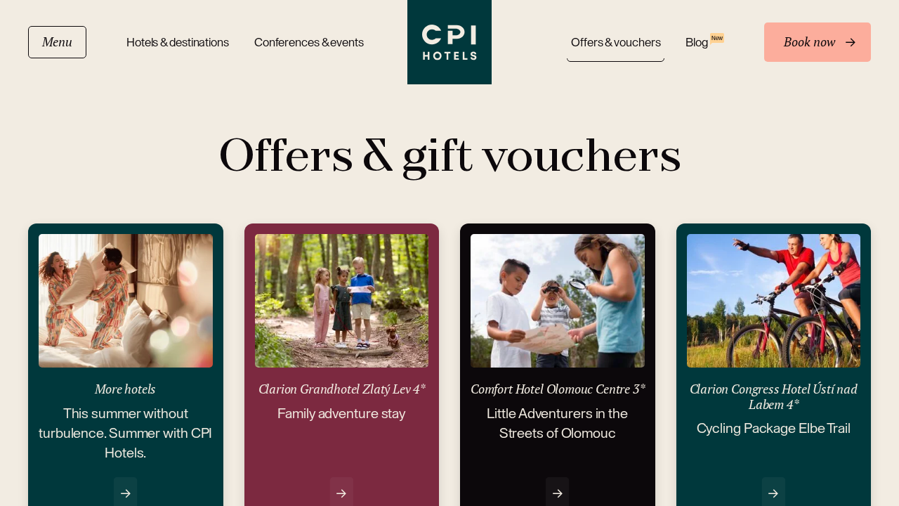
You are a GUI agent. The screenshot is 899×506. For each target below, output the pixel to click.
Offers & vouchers (615, 42)
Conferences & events (309, 42)
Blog (703, 41)
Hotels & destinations (177, 42)
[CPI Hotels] (449, 42)
